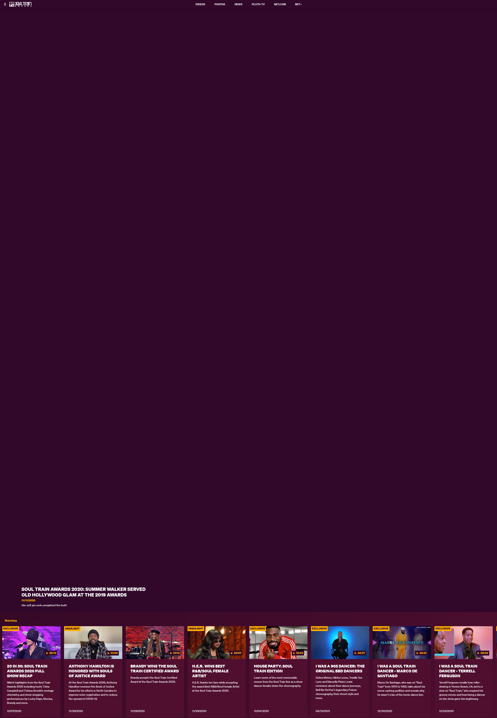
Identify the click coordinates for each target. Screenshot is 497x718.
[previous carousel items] (9, 651)
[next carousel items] (487, 651)
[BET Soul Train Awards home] (20, 5)
